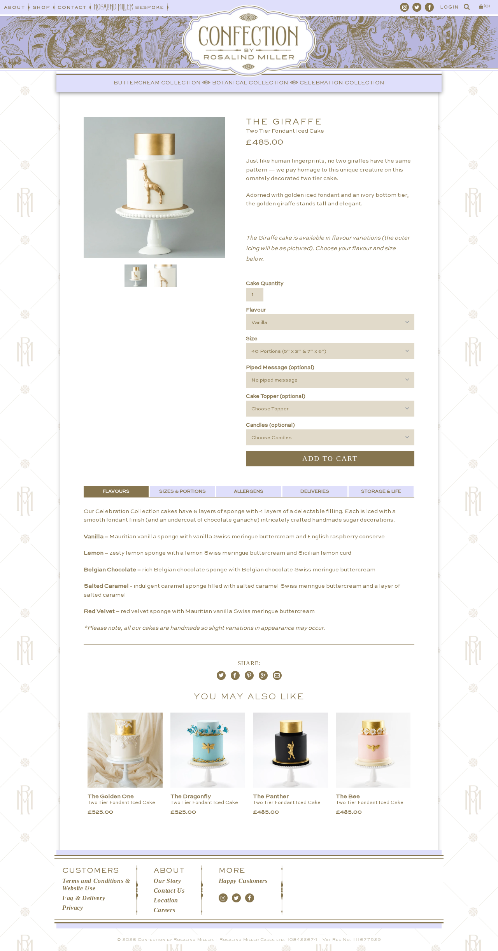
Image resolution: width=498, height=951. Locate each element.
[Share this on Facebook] (235, 675)
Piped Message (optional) (280, 367)
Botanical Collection (250, 83)
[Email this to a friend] (277, 675)
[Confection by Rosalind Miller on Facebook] (429, 7)
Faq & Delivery (83, 898)
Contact (72, 7)
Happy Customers (243, 880)
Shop (41, 7)
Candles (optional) (270, 425)
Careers (164, 910)
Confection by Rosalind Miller (175, 939)
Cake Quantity (265, 283)
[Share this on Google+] (263, 675)
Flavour (256, 310)
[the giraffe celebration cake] (131, 187)
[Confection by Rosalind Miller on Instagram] (404, 7)
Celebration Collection (342, 83)
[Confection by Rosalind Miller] (249, 54)
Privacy (72, 907)
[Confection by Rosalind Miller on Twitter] (416, 7)
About (14, 7)
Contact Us (169, 890)
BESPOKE (149, 7)
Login (449, 7)
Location (166, 900)
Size (252, 339)
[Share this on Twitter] (221, 675)
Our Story (167, 880)
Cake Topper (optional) (275, 396)
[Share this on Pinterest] (249, 675)
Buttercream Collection (157, 83)
